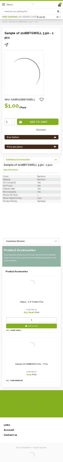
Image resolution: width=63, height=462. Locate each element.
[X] (26, 413)
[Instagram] (31, 413)
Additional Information (18, 159)
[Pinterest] (36, 413)
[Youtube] (40, 413)
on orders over (23, 17)
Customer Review (15, 241)
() (60, 17)
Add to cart (33, 326)
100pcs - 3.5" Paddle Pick (31, 302)
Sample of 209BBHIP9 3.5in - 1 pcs (31, 364)
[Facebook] (21, 413)
